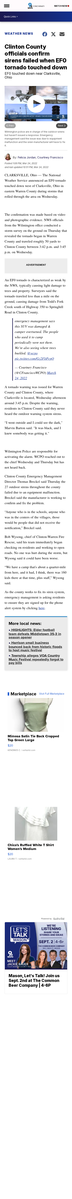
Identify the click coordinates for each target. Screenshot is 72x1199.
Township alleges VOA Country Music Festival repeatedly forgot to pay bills (36, 659)
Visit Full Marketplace (51, 694)
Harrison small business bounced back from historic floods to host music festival (35, 647)
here (42, 608)
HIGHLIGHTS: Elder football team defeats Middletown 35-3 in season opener (35, 634)
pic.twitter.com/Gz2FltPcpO (34, 358)
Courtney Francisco (50, 157)
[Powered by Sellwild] (58, 918)
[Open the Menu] (6, 6)
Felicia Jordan (27, 157)
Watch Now (61, 6)
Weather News (19, 33)
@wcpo (32, 353)
